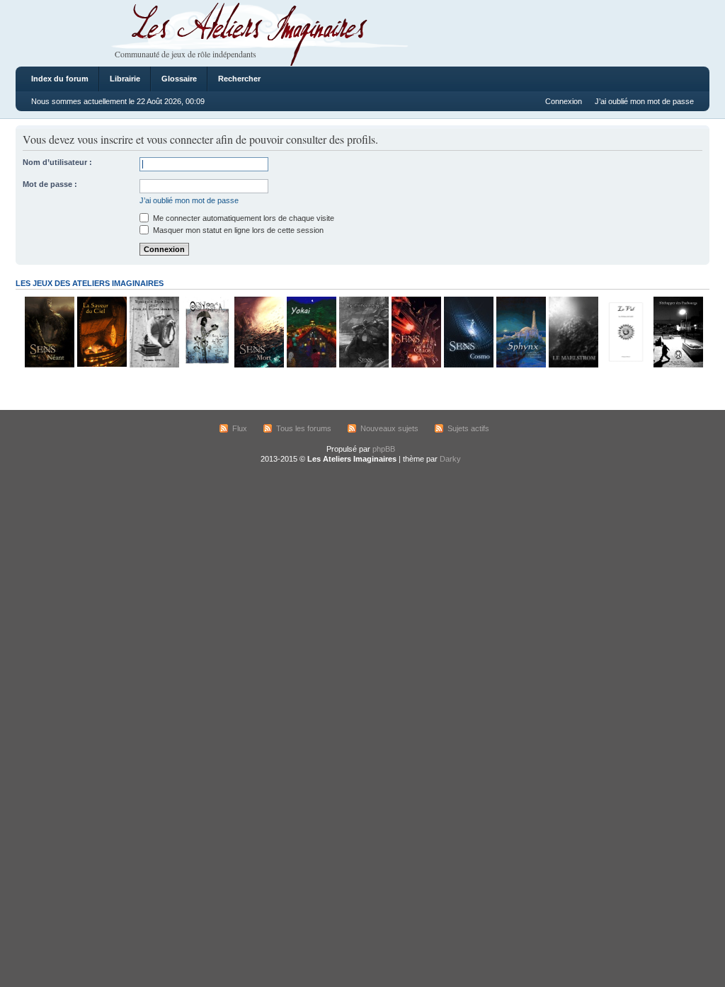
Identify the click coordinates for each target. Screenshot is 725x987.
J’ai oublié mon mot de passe (644, 101)
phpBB (383, 449)
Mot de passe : (50, 184)
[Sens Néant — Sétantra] (48, 365)
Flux (239, 428)
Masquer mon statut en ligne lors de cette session (237, 230)
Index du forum (60, 78)
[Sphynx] (520, 365)
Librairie (125, 78)
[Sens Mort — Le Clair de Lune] (258, 365)
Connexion (563, 101)
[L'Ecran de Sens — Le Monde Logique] (363, 365)
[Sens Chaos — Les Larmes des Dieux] (415, 365)
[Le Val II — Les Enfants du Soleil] (625, 365)
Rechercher (239, 78)
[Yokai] (310, 365)
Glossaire (179, 78)
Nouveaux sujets (389, 428)
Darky (450, 459)
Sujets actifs (468, 428)
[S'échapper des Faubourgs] (677, 365)
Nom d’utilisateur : (57, 162)
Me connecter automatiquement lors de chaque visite (242, 218)
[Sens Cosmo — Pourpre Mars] (468, 365)
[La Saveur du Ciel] (101, 365)
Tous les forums (303, 428)
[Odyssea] (206, 365)
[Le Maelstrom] (572, 365)
